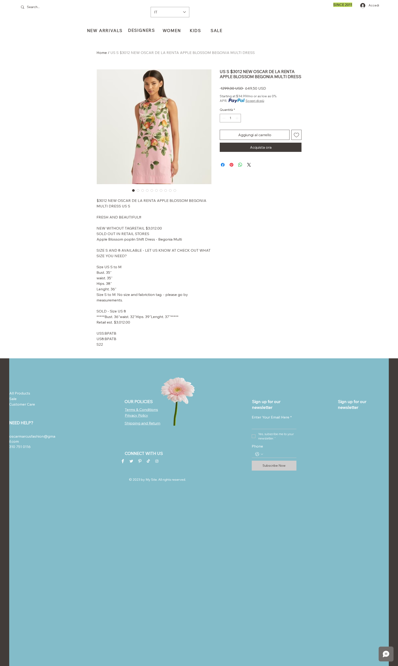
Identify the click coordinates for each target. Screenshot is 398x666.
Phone (257, 446)
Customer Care (20, 404)
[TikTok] (148, 461)
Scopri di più (255, 101)
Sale (13, 398)
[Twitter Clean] (131, 461)
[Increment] (237, 118)
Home (102, 52)
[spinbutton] (230, 118)
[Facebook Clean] (123, 461)
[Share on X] (249, 165)
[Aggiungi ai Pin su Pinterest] (231, 165)
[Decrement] (223, 118)
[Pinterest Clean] (140, 461)
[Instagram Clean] (157, 461)
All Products (19, 393)
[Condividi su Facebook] (222, 165)
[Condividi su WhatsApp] (240, 165)
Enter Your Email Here (272, 417)
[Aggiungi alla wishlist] (296, 135)
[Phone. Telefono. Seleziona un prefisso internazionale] (259, 454)
